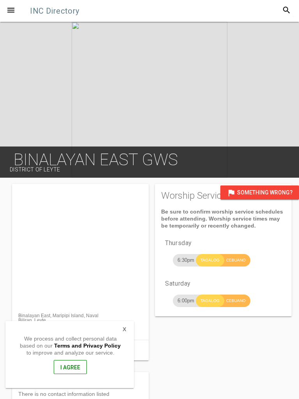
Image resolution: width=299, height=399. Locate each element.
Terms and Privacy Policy (87, 346)
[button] (11, 11)
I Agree (70, 367)
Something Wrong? (260, 193)
